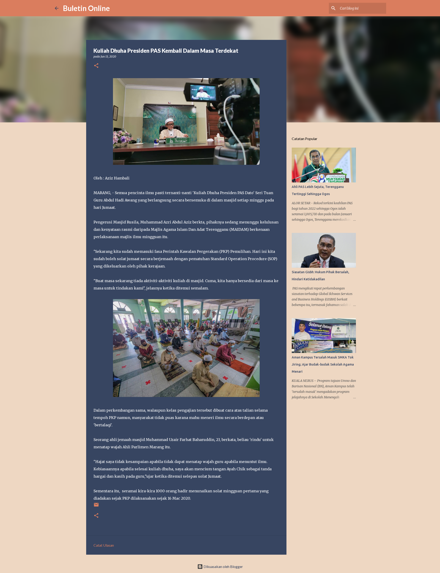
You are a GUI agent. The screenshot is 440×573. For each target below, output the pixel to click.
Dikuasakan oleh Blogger (223, 566)
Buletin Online (86, 8)
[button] (96, 66)
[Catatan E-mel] (96, 506)
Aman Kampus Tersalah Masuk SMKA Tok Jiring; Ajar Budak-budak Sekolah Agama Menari (323, 364)
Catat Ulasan (104, 545)
